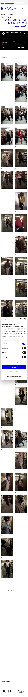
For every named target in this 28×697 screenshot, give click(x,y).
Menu (25, 8)
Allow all (14, 367)
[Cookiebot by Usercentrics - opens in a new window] (20, 319)
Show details (20, 362)
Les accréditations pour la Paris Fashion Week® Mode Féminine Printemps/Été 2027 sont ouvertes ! (12, 2)
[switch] (24, 348)
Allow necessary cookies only (14, 376)
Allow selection (14, 372)
